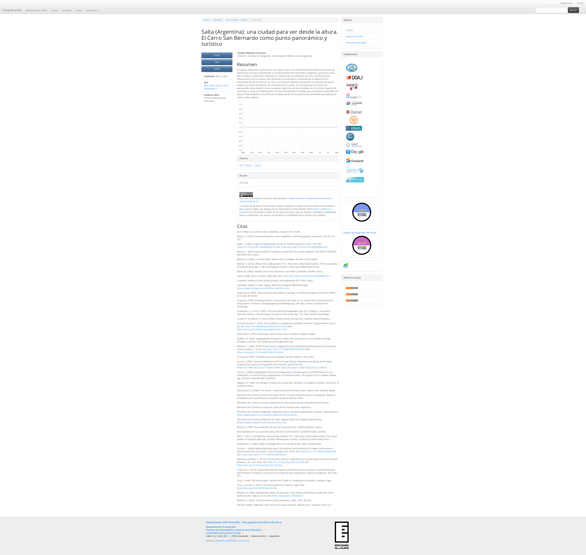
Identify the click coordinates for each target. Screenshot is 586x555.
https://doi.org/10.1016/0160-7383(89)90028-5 (304, 247)
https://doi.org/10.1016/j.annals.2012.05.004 (259, 465)
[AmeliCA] (354, 96)
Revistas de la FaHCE (36, 10)
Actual (55, 10)
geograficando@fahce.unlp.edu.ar (232, 540)
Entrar (580, 3)
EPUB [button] (217, 69)
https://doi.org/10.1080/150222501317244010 (304, 367)
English (349, 30)
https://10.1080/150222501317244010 (256, 367)
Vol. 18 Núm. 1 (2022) (237, 19)
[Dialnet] (354, 111)
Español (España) (354, 36)
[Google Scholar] (355, 151)
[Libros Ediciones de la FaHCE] (362, 212)
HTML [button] (217, 55)
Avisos (79, 10)
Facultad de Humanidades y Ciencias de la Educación (233, 529)
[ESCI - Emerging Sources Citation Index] (354, 119)
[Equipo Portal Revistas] (361, 245)
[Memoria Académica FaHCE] (355, 179)
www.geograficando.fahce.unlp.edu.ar (262, 522)
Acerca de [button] (92, 10)
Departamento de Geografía (220, 526)
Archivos (67, 10)
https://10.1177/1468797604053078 (318, 451)
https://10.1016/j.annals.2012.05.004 (285, 462)
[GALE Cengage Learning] (354, 144)
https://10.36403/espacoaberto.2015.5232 (266, 326)
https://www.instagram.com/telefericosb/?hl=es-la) (263, 288)
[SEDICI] (355, 170)
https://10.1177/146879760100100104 (286, 349)
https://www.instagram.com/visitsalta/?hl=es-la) (262, 422)
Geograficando (11, 10)
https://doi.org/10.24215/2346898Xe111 (216, 87)
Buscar (573, 10)
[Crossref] (355, 160)
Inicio (206, 19)
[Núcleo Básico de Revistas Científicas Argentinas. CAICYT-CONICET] (352, 67)
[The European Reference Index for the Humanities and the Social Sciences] (354, 128)
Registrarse (566, 3)
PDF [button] (217, 62)
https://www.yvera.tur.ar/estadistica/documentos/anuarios (267, 414)
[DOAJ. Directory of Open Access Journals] (354, 77)
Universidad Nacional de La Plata (223, 532)
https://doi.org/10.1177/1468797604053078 (264, 454)
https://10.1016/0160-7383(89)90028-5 (256, 247)
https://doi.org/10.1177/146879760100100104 (260, 352)
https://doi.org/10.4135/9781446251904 (257, 488)
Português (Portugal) (356, 42)
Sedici (317, 209)
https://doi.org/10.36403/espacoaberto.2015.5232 (262, 329)
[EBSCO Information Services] (350, 136)
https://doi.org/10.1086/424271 (288, 495)
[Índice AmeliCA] (354, 103)
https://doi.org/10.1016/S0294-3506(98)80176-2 (307, 276)
